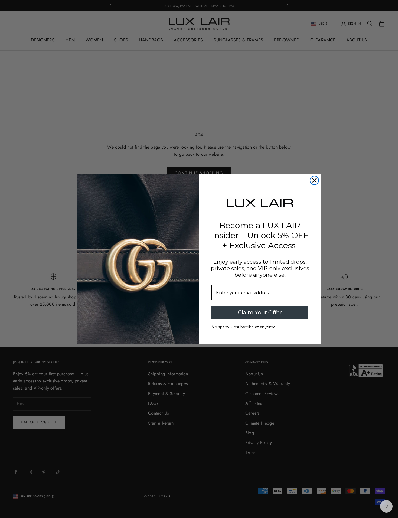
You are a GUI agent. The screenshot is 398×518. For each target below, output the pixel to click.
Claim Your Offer (260, 312)
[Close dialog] (314, 180)
